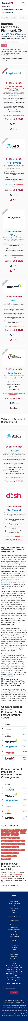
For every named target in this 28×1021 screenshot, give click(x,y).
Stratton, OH (15, 852)
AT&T (14, 910)
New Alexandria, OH (19, 844)
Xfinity (14, 235)
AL (7, 966)
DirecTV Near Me (14, 936)
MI (10, 969)
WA (14, 975)
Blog (14, 899)
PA (13, 973)
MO (15, 969)
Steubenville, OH (6, 852)
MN (12, 969)
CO (14, 966)
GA (21, 966)
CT (17, 966)
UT (7, 975)
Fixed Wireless (14, 959)
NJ (15, 971)
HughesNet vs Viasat (14, 903)
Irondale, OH (14, 841)
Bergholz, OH (22, 829)
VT (11, 975)
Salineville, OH (5, 850)
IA (6, 968)
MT (20, 969)
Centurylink (14, 932)
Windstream (14, 945)
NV (19, 971)
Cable (20, 613)
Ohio (14, 18)
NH (13, 971)
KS (13, 968)
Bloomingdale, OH (6, 832)
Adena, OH (4, 829)
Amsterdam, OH (13, 829)
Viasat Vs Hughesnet (14, 980)
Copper (24, 615)
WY (21, 975)
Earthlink (14, 956)
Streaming (14, 934)
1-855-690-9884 (9, 12)
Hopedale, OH (5, 841)
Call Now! (7, 6)
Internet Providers (6, 18)
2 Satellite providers (6, 876)
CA (12, 966)
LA (16, 968)
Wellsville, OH (13, 855)
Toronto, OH (5, 855)
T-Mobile (14, 947)
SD (17, 973)
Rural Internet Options (14, 977)
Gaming (14, 913)
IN (11, 968)
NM (17, 971)
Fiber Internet (14, 925)
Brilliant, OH (16, 832)
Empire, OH (17, 838)
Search (4, 45)
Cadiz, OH (23, 832)
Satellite (16, 615)
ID (8, 968)
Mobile (14, 950)
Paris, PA (4, 847)
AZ (10, 966)
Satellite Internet (14, 920)
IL (9, 968)
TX (21, 973)
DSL (9, 615)
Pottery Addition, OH (13, 847)
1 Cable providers (17, 874)
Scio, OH (13, 850)
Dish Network (14, 510)
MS (17, 969)
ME (8, 969)
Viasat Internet (14, 901)
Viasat (14, 300)
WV (18, 975)
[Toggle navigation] (23, 3)
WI (16, 975)
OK (9, 973)
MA (18, 968)
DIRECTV (14, 450)
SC (15, 973)
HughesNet (14, 90)
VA (9, 975)
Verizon (14, 906)
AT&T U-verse (14, 162)
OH (7, 973)
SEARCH (14, 993)
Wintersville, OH (6, 858)
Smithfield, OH (20, 850)
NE (11, 971)
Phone (24, 613)
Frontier (10, 579)
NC (6, 971)
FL (19, 966)
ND (9, 971)
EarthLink (16, 577)
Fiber (12, 615)
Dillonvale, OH (15, 835)
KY (14, 968)
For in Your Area (13, 9)
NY (21, 971)
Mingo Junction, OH (7, 844)
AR (8, 966)
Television (4, 615)
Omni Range (14, 372)
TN (19, 973)
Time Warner (14, 954)
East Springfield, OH (7, 838)
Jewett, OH (22, 841)
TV (14, 943)
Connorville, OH (6, 835)
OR (11, 973)
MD (21, 968)
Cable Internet (14, 927)
